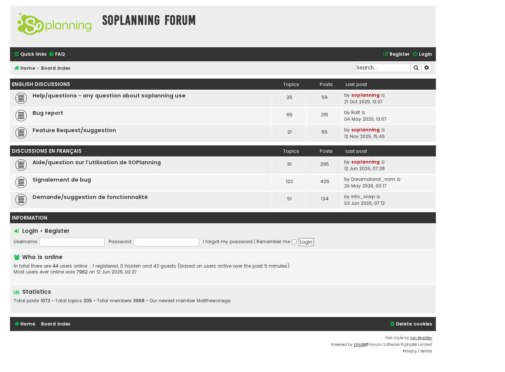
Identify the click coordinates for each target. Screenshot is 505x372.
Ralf (355, 112)
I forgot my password (228, 241)
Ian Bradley (421, 338)
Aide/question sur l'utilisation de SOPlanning (97, 162)
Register (57, 231)
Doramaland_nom (373, 179)
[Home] (54, 26)
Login (30, 231)
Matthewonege (213, 301)
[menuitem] (56, 54)
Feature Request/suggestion (74, 130)
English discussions (41, 84)
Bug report (48, 113)
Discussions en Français (47, 151)
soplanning (365, 95)
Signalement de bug (62, 179)
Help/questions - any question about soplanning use (109, 95)
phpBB (360, 344)
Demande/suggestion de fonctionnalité (90, 197)
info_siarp (363, 196)
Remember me (274, 241)
